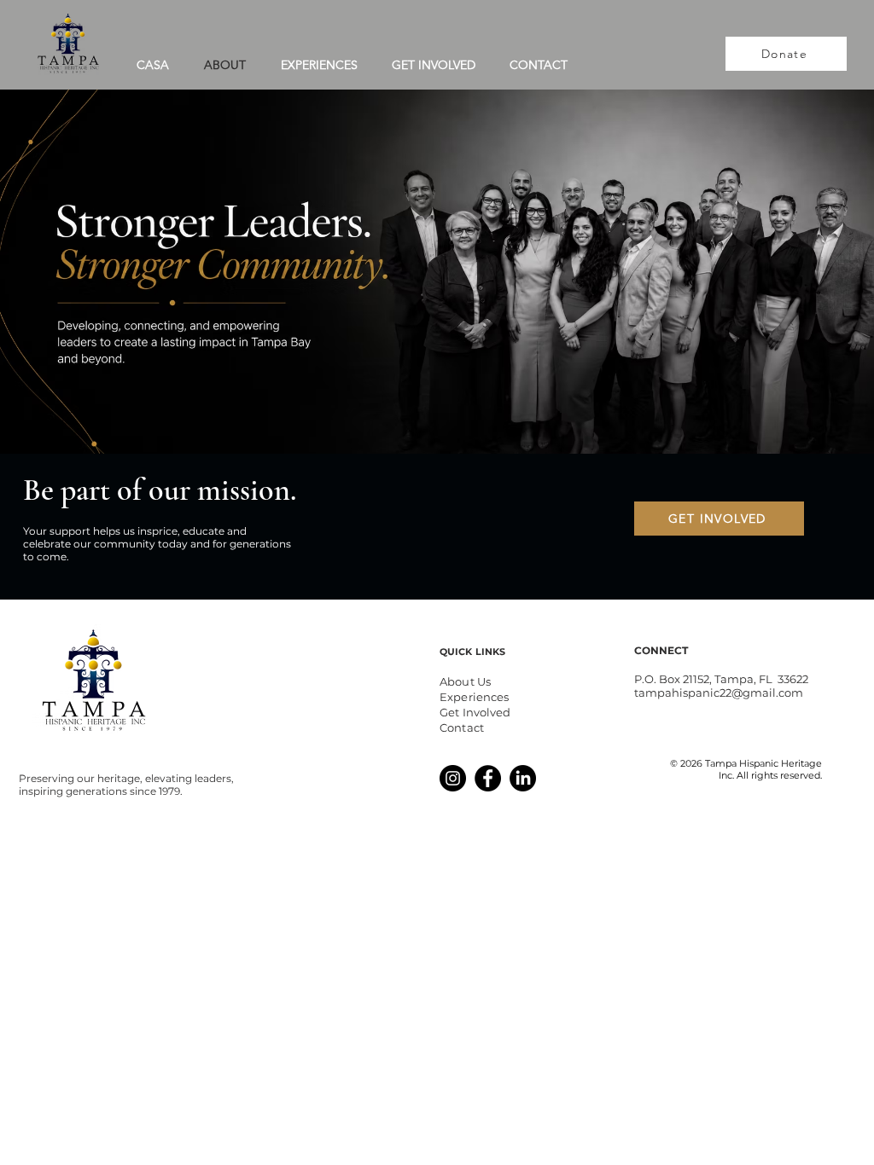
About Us (465, 681)
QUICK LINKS (472, 652)
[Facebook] (488, 778)
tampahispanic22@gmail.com (718, 692)
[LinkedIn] (523, 778)
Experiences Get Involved (475, 704)
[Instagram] (453, 778)
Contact (462, 727)
